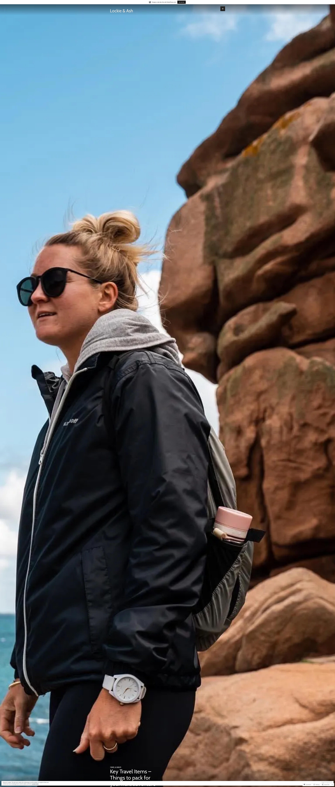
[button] (222, 8)
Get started (181, 2)
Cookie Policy (35, 784)
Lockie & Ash (121, 10)
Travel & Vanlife (115, 767)
